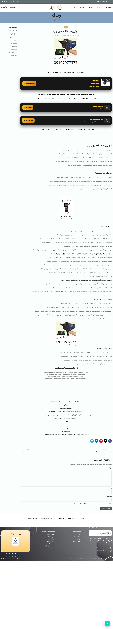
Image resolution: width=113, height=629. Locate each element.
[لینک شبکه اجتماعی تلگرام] (92, 441)
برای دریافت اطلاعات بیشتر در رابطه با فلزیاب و (79, 435)
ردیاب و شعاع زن (50, 535)
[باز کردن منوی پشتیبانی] (107, 623)
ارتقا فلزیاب (80, 415)
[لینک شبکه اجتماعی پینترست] (101, 441)
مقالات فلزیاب (14, 56)
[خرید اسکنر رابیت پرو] (66, 83)
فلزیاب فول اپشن (49, 546)
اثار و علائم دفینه (13, 31)
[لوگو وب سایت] (56, 8)
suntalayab (66, 36)
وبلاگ (78, 539)
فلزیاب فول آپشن (13, 53)
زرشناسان (66, 425)
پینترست (66, 428)
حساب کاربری (76, 541)
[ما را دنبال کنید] (66, 107)
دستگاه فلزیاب (67, 415)
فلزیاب (54, 20)
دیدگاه (109, 468)
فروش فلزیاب (74, 415)
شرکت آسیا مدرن (66, 418)
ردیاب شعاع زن (14, 37)
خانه (59, 20)
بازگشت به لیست (66, 451)
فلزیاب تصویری (13, 46)
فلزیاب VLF (51, 537)
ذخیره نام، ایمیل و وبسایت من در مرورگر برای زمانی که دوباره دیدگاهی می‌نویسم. (88, 504)
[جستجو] (19, 7)
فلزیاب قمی (51, 544)
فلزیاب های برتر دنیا (66, 431)
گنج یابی (66, 421)
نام (110, 489)
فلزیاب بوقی (14, 43)
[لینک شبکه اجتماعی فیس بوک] (110, 441)
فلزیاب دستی (14, 49)
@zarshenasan (54, 402)
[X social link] (105, 441)
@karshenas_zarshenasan (66, 408)
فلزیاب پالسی (50, 539)
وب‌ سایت (109, 496)
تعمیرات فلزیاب (13, 34)
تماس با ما (77, 537)
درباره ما (77, 535)
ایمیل (63, 489)
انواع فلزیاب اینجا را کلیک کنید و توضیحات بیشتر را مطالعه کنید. (56, 435)
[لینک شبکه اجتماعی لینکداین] (96, 441)
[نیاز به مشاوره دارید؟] (66, 120)
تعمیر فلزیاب (58, 412)
